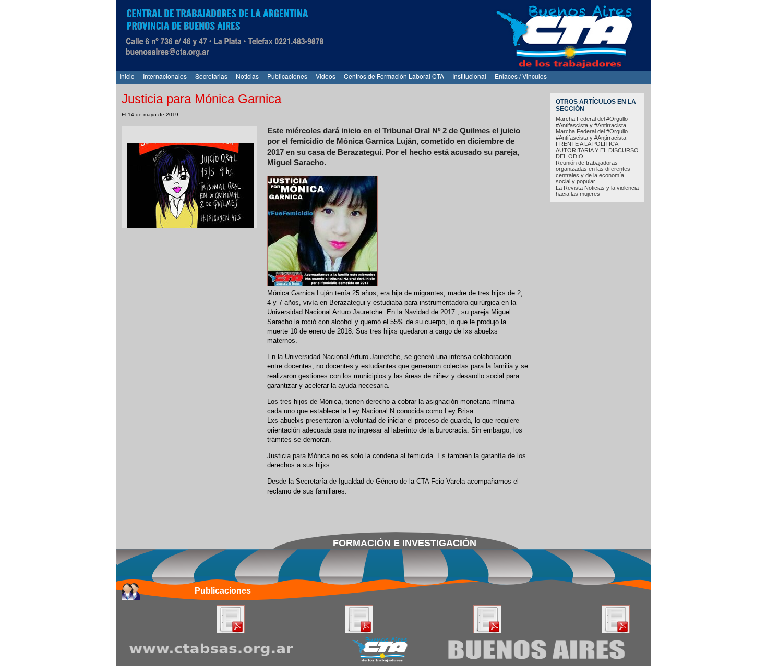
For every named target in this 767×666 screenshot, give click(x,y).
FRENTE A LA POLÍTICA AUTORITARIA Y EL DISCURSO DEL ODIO (597, 150)
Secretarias (211, 75)
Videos (325, 75)
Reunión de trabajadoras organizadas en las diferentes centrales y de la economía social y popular (593, 171)
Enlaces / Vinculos (521, 75)
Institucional (469, 75)
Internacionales (165, 75)
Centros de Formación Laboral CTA (394, 75)
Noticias (247, 75)
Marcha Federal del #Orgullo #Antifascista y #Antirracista (592, 122)
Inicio (127, 75)
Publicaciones (287, 75)
